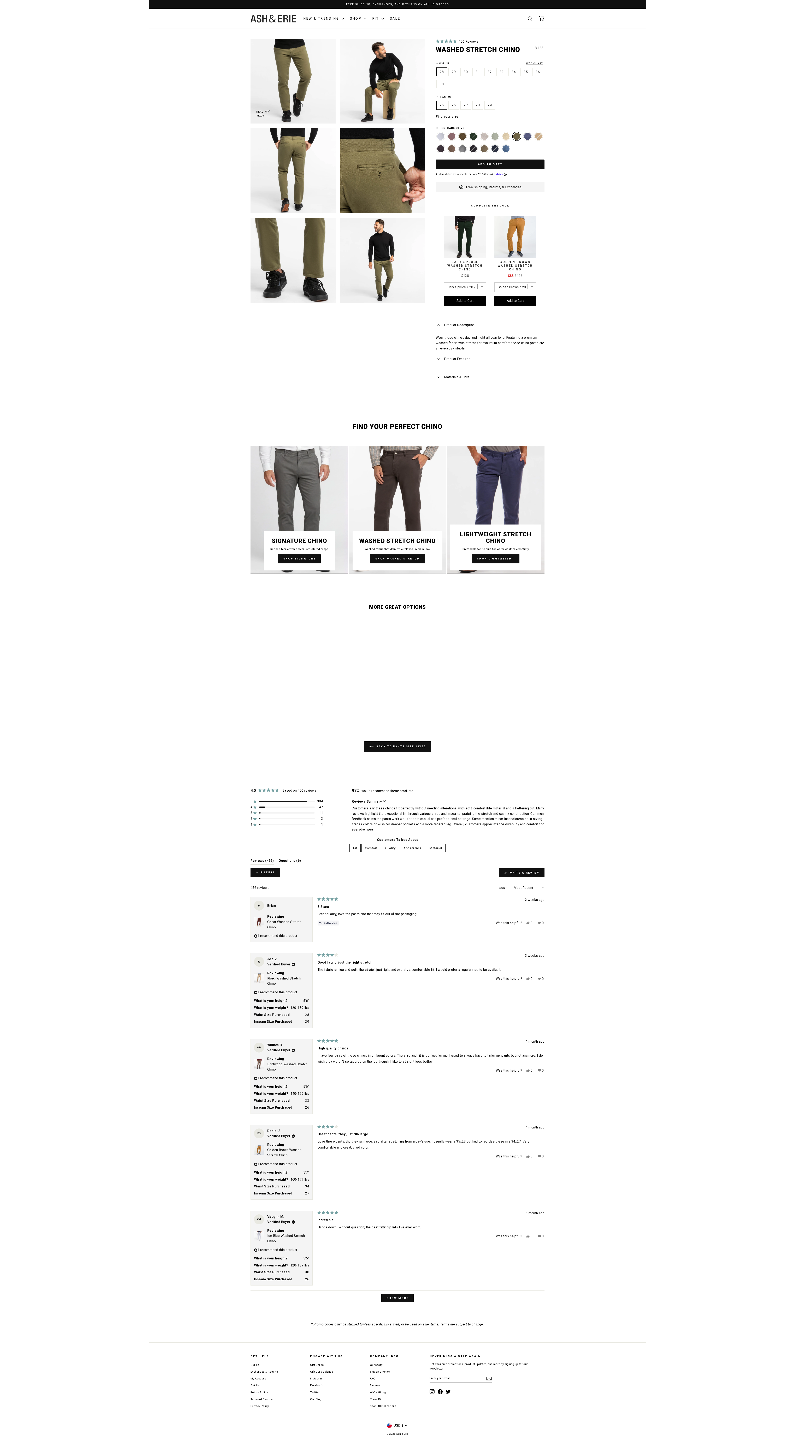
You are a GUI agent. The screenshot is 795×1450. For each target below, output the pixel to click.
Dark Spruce (473, 136)
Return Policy (259, 1392)
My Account (258, 1378)
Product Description (459, 325)
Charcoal (441, 149)
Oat (506, 136)
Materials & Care (456, 377)
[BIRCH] (484, 151)
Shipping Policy (380, 1371)
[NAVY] (495, 151)
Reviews (375, 1385)
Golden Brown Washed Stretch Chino (515, 265)
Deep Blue (506, 149)
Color (450, 128)
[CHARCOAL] (441, 151)
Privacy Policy (260, 1406)
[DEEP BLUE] (506, 151)
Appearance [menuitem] (413, 848)
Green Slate (495, 136)
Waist (489, 63)
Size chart (534, 63)
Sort (503, 887)
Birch (484, 149)
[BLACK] (473, 151)
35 (526, 72)
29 (454, 72)
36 (538, 72)
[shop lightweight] (495, 510)
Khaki (538, 136)
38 (442, 84)
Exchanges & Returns (264, 1371)
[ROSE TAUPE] (452, 138)
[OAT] (506, 138)
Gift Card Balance (321, 1371)
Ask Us (255, 1385)
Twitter (315, 1392)
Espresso (462, 136)
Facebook (316, 1385)
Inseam (444, 96)
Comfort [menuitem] (371, 848)
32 (490, 72)
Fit (376, 18)
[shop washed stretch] (397, 510)
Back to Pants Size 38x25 (400, 746)
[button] (457, 41)
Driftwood (452, 149)
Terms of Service (261, 1399)
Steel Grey (462, 149)
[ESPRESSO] (462, 138)
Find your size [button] (447, 117)
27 (466, 105)
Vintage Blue (527, 136)
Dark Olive (517, 136)
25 (442, 105)
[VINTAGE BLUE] (527, 138)
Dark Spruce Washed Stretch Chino (465, 265)
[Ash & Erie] (273, 19)
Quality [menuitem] (390, 848)
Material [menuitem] (435, 848)
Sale (395, 18)
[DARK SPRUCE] (473, 138)
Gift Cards (317, 1364)
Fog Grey (484, 136)
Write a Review (526, 874)
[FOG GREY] (484, 138)
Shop (356, 18)
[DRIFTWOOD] (452, 151)
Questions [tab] (290, 861)
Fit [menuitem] (355, 848)
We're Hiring (378, 1392)
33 (502, 72)
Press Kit (376, 1399)
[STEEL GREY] (462, 151)
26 (454, 105)
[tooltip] (384, 801)
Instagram (316, 1378)
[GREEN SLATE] (495, 138)
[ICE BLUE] (441, 138)
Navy (495, 149)
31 (478, 72)
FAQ (372, 1378)
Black (473, 149)
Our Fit (255, 1364)
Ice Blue (441, 136)
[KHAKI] (538, 138)
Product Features (457, 359)
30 (466, 72)
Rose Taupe (452, 136)
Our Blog (316, 1399)
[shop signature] (299, 510)
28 (442, 72)
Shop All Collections (383, 1406)
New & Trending (322, 18)
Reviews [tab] (262, 861)
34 (514, 72)
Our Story (376, 1364)
